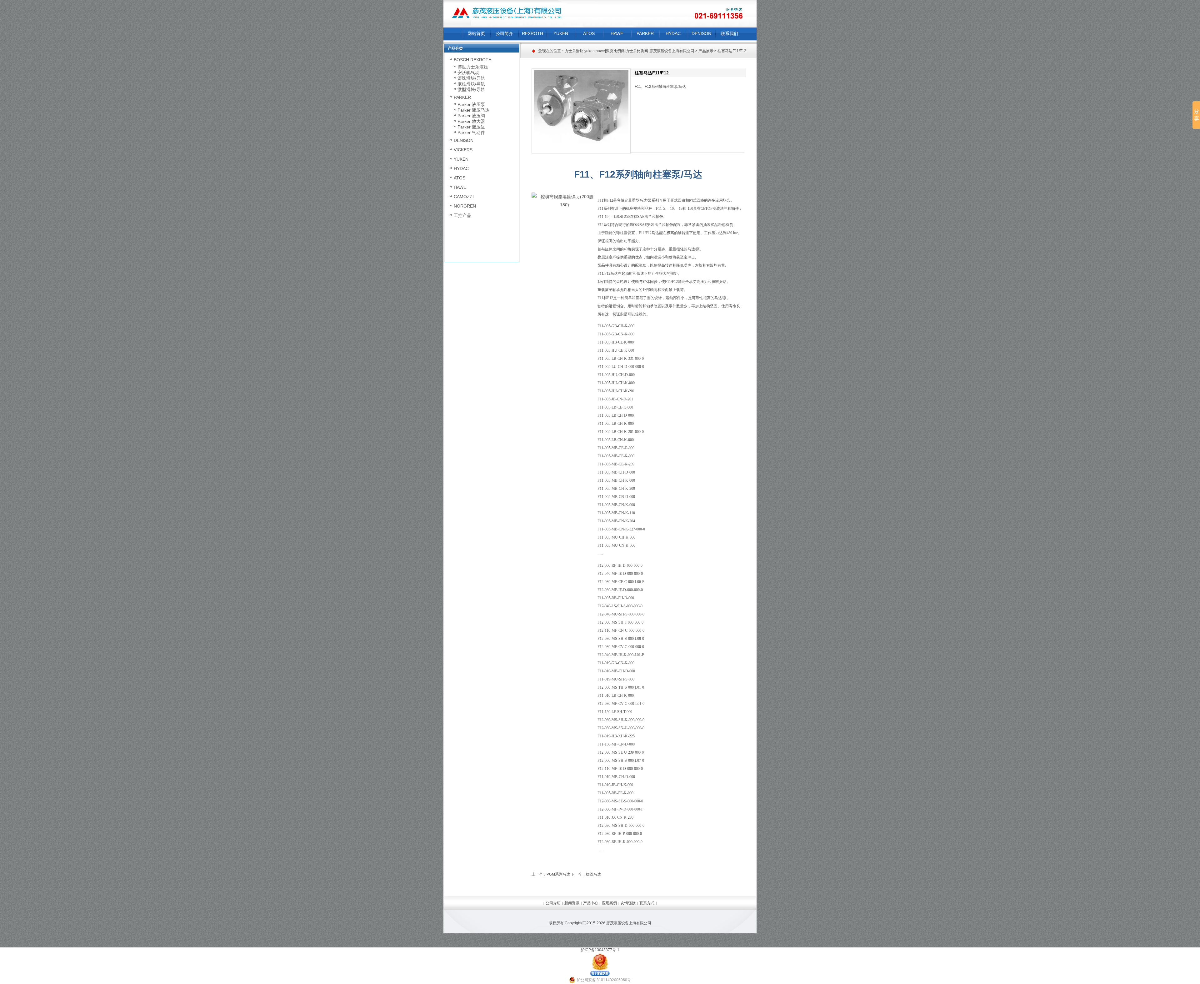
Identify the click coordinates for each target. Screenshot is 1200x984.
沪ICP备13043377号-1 (600, 950)
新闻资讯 (571, 903)
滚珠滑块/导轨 (471, 78)
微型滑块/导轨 (471, 89)
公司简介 (504, 33)
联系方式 (646, 903)
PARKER (645, 33)
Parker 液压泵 (471, 104)
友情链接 (628, 903)
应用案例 (609, 903)
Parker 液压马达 (473, 110)
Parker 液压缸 (471, 126)
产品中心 (590, 903)
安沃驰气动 (468, 72)
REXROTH (532, 33)
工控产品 (462, 215)
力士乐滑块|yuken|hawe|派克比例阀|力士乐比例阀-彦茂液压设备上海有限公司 (629, 51)
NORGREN (465, 205)
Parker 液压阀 (471, 115)
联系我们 (729, 33)
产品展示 (705, 51)
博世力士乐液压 (473, 66)
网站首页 (476, 33)
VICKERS (463, 149)
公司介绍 (553, 903)
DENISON (701, 33)
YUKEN (560, 33)
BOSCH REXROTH (473, 59)
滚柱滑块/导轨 (471, 83)
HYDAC (673, 33)
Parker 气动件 (471, 132)
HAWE (617, 33)
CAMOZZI (464, 196)
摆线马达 (593, 874)
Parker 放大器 (471, 121)
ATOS (589, 33)
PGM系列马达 (558, 874)
